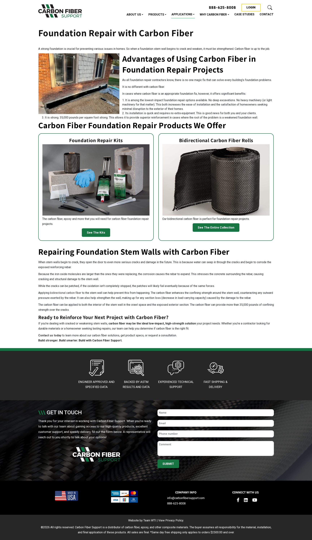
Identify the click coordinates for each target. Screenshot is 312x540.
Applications (182, 14)
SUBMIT (168, 464)
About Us (134, 14)
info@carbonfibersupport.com (186, 498)
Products (156, 14)
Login (253, 7)
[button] (270, 8)
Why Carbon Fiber (213, 14)
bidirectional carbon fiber (65, 293)
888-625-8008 (222, 7)
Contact (267, 14)
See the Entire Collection (216, 227)
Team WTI (149, 520)
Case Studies (244, 14)
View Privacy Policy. (171, 520)
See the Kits (96, 232)
